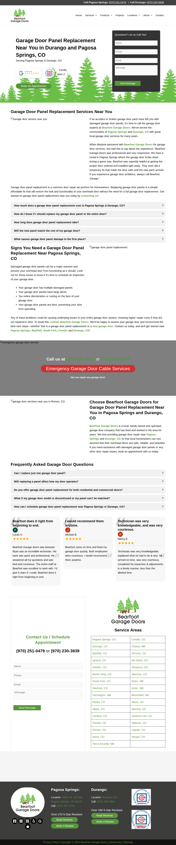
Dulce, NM (138, 681)
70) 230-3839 (156, 2)
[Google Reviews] (28, 826)
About (146, 15)
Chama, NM (138, 646)
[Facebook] (15, 821)
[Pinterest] (27, 821)
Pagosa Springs (117, 131)
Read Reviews (64, 819)
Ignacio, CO (99, 660)
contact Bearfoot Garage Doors (69, 322)
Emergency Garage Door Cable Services (88, 368)
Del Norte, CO (140, 660)
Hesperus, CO (140, 667)
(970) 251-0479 (30, 651)
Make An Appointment (33, 86)
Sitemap (128, 842)
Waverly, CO (139, 709)
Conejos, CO (99, 716)
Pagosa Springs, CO (104, 639)
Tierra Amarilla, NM (103, 743)
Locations (132, 15)
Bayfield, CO (99, 653)
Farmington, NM (101, 695)
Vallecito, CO (139, 723)
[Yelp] (33, 821)
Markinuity (115, 842)
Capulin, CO (138, 729)
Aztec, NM (138, 688)
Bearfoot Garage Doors (138, 144)
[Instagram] (21, 821)
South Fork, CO (101, 681)
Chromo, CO (139, 653)
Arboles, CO (99, 667)
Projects (120, 15)
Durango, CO (141, 131)
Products (104, 15)
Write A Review (64, 826)
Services (89, 15)
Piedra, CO (98, 702)
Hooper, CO (138, 736)
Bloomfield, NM (140, 695)
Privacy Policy (51, 842)
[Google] (40, 821)
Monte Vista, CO (101, 674)
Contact (160, 15)
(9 (148, 2)
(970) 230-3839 (115, 359)
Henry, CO (98, 736)
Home (79, 15)
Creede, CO (138, 639)
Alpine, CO (98, 709)
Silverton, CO (100, 688)
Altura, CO (138, 702)
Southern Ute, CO (142, 716)
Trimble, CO (99, 723)
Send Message (127, 83)
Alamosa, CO (139, 674)
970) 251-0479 (118, 2)
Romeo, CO (99, 729)
